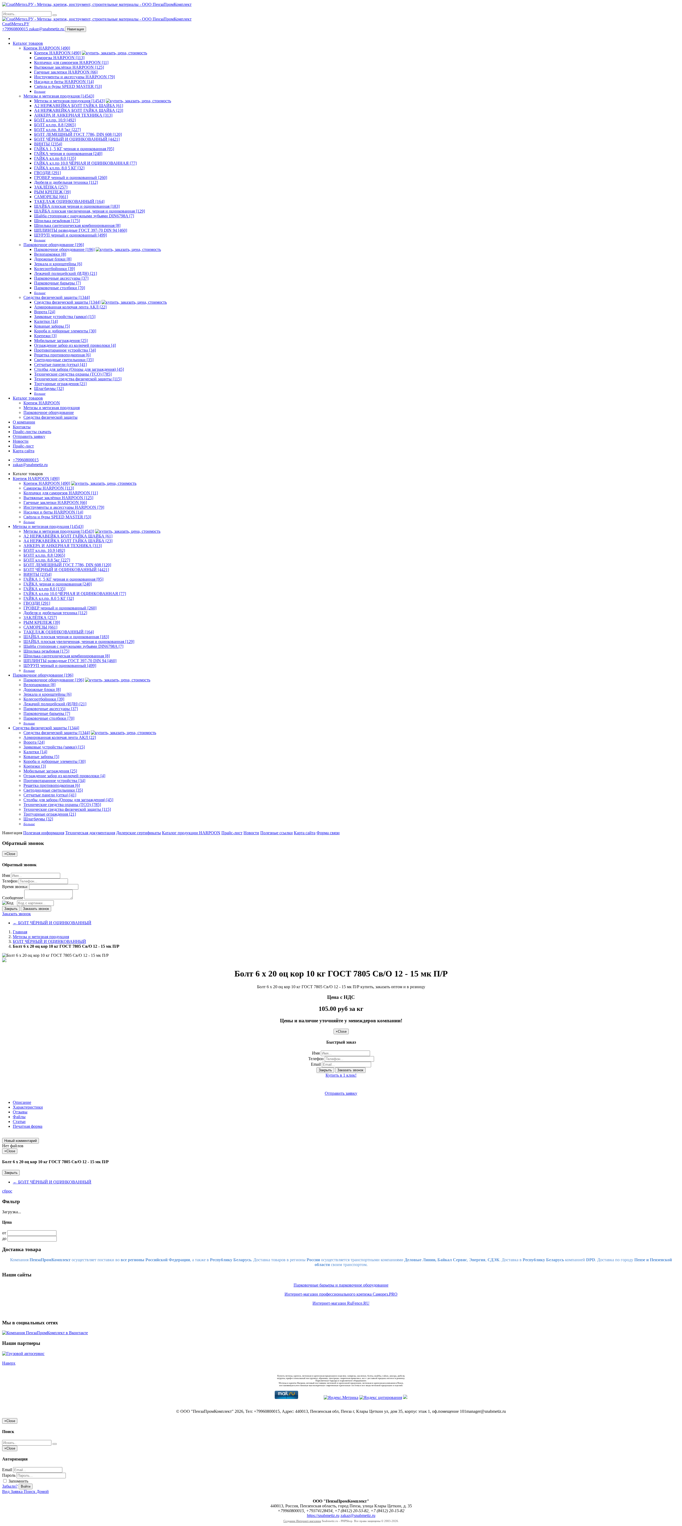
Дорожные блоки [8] (52, 259)
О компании (24, 422)
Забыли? (10, 1486)
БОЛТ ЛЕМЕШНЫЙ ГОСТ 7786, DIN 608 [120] (78, 134)
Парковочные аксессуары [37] (61, 278)
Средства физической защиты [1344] (56, 297)
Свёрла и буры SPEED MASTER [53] (68, 86)
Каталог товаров (28, 43)
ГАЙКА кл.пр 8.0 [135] (55, 158)
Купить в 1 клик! (341, 1075)
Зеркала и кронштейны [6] (58, 264)
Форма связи (328, 833)
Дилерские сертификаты (138, 833)
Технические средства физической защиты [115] (77, 379)
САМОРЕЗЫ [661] (51, 196)
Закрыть (11, 909)
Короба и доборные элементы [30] (65, 331)
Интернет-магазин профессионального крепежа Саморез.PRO (341, 1294)
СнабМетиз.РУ (15, 24)
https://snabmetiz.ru (323, 1515)
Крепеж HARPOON (41, 403)
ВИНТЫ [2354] (48, 144)
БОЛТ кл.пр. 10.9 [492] (55, 120)
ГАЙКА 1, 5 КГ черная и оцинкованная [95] (74, 149)
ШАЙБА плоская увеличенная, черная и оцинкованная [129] (89, 211)
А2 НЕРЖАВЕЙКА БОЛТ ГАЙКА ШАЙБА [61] (78, 105)
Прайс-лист (23, 446)
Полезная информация (43, 833)
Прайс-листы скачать (32, 431)
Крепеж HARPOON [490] (46, 48)
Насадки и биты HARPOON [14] (64, 81)
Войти (25, 1486)
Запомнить (17, 1481)
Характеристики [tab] (28, 1107)
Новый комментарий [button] (20, 1141)
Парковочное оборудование (48, 412)
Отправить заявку (29, 436)
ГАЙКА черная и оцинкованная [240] (68, 153)
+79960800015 (15, 29)
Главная (20, 932)
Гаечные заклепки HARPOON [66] (66, 72)
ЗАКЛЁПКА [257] (50, 187)
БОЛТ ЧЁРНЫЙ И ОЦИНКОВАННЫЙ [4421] (77, 139)
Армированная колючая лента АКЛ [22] (70, 307)
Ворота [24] (44, 312)
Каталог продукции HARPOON (191, 833)
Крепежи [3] (45, 335)
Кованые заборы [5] (52, 326)
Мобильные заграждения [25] (61, 340)
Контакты (22, 427)
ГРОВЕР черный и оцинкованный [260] (70, 177)
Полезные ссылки (276, 833)
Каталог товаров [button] (28, 398)
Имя (6, 875)
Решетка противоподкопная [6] (62, 355)
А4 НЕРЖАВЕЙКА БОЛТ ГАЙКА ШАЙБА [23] (78, 110)
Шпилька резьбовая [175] (57, 220)
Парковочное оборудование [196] (53, 244)
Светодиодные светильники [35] (64, 359)
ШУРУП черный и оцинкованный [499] (70, 235)
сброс (7, 1191)
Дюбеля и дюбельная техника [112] (66, 182)
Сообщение (12, 898)
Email (316, 1064)
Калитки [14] (46, 321)
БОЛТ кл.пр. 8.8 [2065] (55, 125)
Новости (21, 441)
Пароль (8, 1475)
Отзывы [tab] (20, 1112)
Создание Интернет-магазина (302, 1521)
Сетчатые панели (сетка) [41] (60, 364)
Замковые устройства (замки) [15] (64, 316)
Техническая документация (90, 833)
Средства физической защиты (50, 417)
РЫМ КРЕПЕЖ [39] (52, 192)
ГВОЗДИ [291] (47, 172)
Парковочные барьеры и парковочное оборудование (341, 1285)
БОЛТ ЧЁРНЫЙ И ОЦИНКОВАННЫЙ (52, 923)
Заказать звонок (36, 909)
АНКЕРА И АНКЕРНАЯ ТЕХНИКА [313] (73, 115)
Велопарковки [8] (50, 254)
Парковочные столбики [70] (59, 288)
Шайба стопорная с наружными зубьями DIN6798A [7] (84, 216)
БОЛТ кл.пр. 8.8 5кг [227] (57, 129)
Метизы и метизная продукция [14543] (58, 96)
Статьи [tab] (19, 1121)
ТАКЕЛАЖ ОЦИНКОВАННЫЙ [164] (69, 201)
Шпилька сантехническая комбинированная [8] (77, 225)
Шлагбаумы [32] (49, 388)
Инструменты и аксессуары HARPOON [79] (74, 77)
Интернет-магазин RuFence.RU (341, 1303)
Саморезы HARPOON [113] (59, 57)
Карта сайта (23, 451)
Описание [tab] (22, 1102)
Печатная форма (27, 1126)
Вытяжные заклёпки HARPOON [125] (69, 67)
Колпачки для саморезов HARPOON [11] (71, 62)
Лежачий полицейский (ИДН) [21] (65, 273)
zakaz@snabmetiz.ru (47, 29)
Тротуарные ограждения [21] (60, 383)
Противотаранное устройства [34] (65, 350)
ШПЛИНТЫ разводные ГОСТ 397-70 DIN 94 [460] (80, 230)
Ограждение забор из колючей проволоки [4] (75, 345)
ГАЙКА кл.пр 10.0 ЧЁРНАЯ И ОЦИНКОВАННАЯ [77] (85, 163)
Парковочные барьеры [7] (57, 283)
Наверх (8, 1363)
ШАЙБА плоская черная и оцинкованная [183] (77, 206)
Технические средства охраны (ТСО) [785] (73, 374)
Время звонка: (15, 886)
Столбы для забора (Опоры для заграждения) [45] (79, 369)
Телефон (10, 881)
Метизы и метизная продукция (51, 407)
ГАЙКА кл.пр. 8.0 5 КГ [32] (59, 168)
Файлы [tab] (19, 1116)
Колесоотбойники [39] (54, 268)
